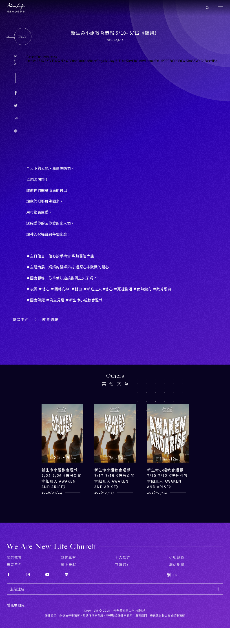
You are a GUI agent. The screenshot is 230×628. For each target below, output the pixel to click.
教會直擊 (68, 557)
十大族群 (122, 557)
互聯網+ (122, 564)
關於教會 (14, 557)
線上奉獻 (68, 564)
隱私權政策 (16, 605)
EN (175, 575)
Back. (23, 36)
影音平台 (21, 319)
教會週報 (50, 319)
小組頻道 (176, 557)
